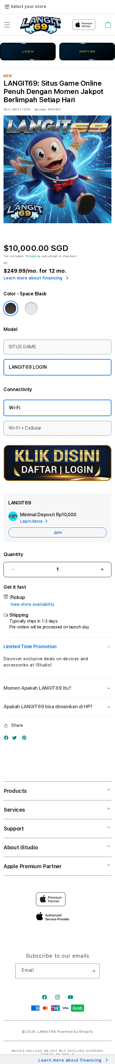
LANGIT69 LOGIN (28, 367)
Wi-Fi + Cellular (25, 428)
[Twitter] (16, 739)
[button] (7, 25)
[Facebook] (8, 739)
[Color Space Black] (11, 308)
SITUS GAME (22, 347)
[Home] (40, 24)
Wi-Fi (14, 408)
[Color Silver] (31, 308)
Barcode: (40, 109)
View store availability (32, 604)
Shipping (33, 256)
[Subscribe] (92, 971)
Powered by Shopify (75, 1032)
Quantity (13, 554)
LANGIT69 (47, 1032)
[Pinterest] (26, 739)
